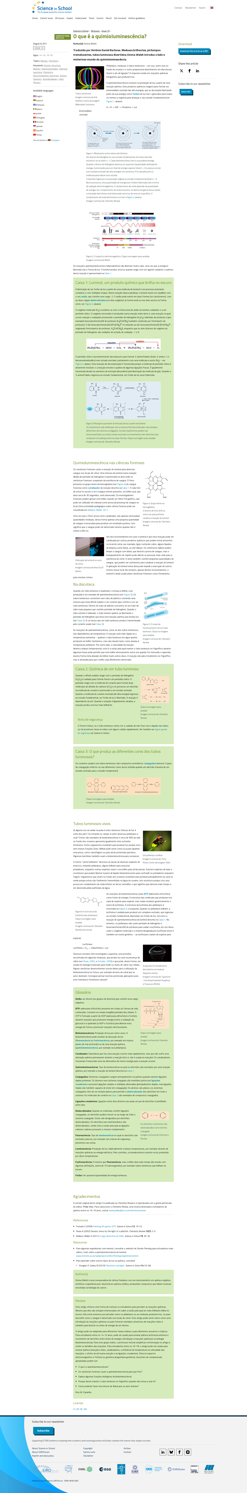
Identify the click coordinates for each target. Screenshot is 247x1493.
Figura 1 (110, 101)
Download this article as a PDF (194, 50)
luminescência (106, 1135)
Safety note (89, 1452)
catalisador (94, 487)
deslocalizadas (98, 300)
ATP (146, 894)
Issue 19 (105, 31)
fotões (136, 94)
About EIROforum (40, 1452)
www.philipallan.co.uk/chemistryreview (127, 1210)
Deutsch (39, 100)
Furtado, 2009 (105, 961)
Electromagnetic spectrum (46, 75)
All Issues (59, 18)
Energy (63, 75)
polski (38, 113)
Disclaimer (88, 1455)
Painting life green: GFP (104, 1226)
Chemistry (53, 61)
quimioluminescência (87, 1047)
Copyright (88, 1448)
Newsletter (190, 7)
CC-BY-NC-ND (80, 1409)
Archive (127, 1448)
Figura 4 (121, 484)
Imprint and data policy (43, 1455)
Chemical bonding (49, 69)
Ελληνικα (40, 104)
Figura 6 (123, 908)
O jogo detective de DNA (111, 1236)
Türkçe (39, 134)
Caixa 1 (107, 273)
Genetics (37, 79)
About (109, 18)
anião (84, 296)
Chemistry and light (115, 1265)
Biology (44, 61)
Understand (80, 18)
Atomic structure (52, 65)
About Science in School (43, 1448)
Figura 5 (128, 594)
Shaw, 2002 (89, 961)
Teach (91, 18)
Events (100, 18)
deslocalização (134, 1091)
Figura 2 (130, 197)
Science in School (80, 31)
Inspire (70, 18)
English (39, 96)
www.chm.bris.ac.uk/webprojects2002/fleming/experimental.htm (107, 1256)
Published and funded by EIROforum (47, 1480)
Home (35, 18)
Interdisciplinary (50, 79)
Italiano (39, 109)
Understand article (62, 36)
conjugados (150, 763)
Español (39, 130)
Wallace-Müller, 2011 (98, 510)
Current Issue (46, 18)
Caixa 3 (99, 624)
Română (39, 121)
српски (39, 126)
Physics (37, 82)
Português (40, 117)
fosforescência (101, 1040)
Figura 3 (89, 304)
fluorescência (83, 1040)
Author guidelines (136, 18)
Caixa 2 (80, 620)
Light (61, 79)
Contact (178, 7)
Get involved (120, 18)
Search (202, 7)
